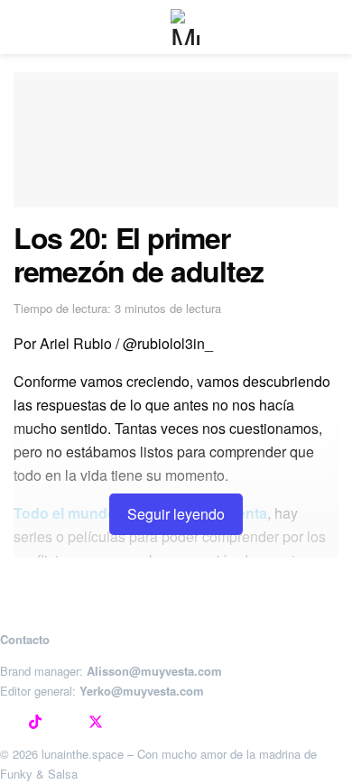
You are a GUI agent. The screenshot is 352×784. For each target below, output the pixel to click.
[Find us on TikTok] (35, 723)
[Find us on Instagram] (5, 723)
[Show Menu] (21, 27)
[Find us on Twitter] (95, 723)
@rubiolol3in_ (168, 343)
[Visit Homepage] (189, 27)
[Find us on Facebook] (65, 723)
